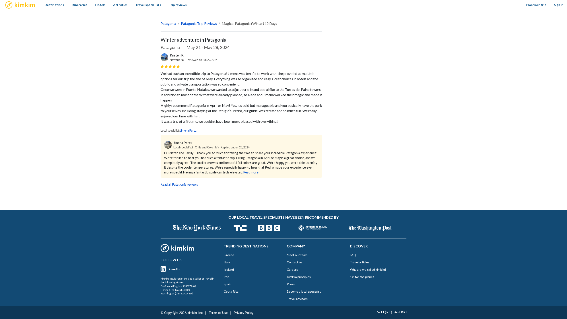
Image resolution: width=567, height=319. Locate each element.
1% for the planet (362, 277)
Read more (250, 172)
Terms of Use (218, 313)
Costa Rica (231, 291)
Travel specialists (148, 5)
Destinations (54, 5)
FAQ (353, 255)
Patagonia (168, 23)
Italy (227, 262)
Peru (227, 277)
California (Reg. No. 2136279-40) (178, 286)
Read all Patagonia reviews (179, 184)
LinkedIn (174, 269)
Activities (120, 5)
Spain (227, 284)
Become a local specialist (304, 291)
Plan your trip (536, 5)
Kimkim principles (299, 277)
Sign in (558, 5)
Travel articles (359, 262)
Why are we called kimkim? (368, 269)
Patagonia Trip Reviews (199, 23)
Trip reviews (178, 5)
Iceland (229, 269)
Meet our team (297, 255)
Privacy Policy (243, 313)
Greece (229, 255)
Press (291, 284)
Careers (292, 269)
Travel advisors (297, 299)
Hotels (100, 5)
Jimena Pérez (188, 130)
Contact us (294, 262)
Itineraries (79, 5)
